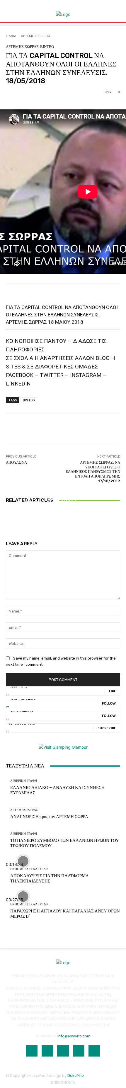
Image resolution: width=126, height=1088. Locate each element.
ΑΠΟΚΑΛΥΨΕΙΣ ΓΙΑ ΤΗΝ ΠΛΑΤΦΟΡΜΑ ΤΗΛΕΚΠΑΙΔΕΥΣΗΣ (49, 878)
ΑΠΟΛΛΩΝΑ (16, 462)
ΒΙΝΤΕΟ (47, 47)
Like (112, 691)
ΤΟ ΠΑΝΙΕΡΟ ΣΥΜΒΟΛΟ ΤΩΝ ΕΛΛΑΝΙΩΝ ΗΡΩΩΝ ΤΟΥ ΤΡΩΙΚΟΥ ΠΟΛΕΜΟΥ (63, 506)
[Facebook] (32, 1051)
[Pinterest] (78, 1051)
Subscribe (107, 728)
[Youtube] (94, 1051)
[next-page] (10, 521)
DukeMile (75, 1075)
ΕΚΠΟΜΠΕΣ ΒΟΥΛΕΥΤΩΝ (29, 869)
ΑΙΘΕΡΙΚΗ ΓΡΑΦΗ (62, 487)
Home (11, 36)
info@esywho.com (73, 1036)
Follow (109, 703)
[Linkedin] (63, 1051)
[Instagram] (47, 1051)
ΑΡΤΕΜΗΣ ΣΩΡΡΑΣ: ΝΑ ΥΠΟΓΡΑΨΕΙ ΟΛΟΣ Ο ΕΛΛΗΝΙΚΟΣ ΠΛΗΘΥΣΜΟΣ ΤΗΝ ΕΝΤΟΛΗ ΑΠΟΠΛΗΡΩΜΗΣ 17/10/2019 (93, 471)
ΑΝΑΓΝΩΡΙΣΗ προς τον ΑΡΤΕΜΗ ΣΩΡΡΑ (49, 816)
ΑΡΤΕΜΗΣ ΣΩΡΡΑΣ (36, 36)
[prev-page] (7, 521)
